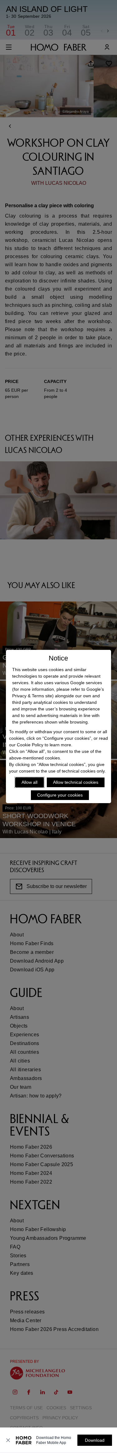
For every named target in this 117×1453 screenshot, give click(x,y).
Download (95, 1440)
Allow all (29, 782)
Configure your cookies (60, 795)
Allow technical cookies (75, 782)
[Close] (8, 1440)
